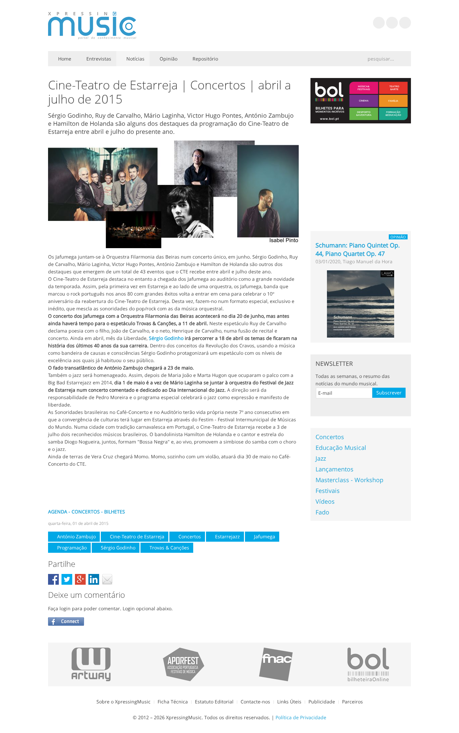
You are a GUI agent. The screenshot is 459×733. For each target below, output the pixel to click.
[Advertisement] (173, 488)
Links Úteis (289, 701)
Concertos (189, 536)
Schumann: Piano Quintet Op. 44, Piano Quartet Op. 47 (358, 249)
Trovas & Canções (168, 547)
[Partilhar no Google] (80, 579)
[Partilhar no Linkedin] (93, 579)
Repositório (204, 58)
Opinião (167, 58)
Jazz (321, 458)
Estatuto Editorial (214, 701)
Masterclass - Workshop (349, 480)
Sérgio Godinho (166, 338)
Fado (322, 512)
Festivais (328, 491)
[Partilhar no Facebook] (53, 579)
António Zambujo (76, 536)
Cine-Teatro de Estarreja (136, 536)
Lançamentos (334, 469)
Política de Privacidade (301, 717)
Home (64, 58)
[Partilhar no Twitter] (66, 579)
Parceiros (352, 701)
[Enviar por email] (107, 579)
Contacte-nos (255, 701)
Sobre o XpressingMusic (123, 701)
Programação (71, 547)
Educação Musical (341, 447)
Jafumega (264, 536)
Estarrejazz (227, 536)
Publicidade (321, 701)
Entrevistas (98, 58)
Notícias (134, 58)
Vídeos (325, 501)
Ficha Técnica (173, 701)
